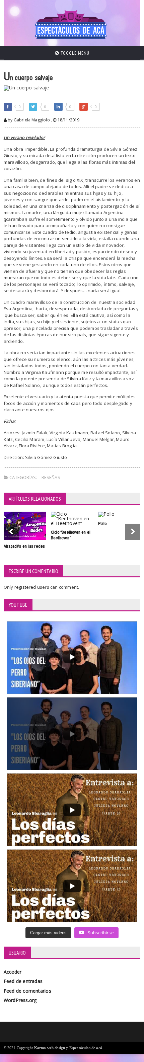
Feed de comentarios (27, 991)
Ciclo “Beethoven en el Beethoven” (71, 535)
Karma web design (49, 1048)
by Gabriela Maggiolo (28, 120)
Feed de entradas (23, 981)
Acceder (12, 972)
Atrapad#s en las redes (24, 546)
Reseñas (51, 477)
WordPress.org (20, 1000)
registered (25, 587)
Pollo (102, 523)
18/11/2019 (67, 120)
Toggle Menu (74, 53)
